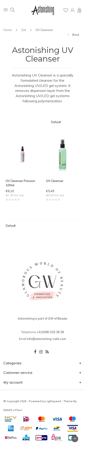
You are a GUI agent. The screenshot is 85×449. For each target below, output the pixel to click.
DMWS (7, 410)
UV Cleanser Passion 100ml (20, 183)
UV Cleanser (44, 30)
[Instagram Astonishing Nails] (41, 352)
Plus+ (18, 410)
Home (7, 30)
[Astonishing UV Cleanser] (63, 154)
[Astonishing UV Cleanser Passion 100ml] (22, 154)
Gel (23, 30)
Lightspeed (53, 401)
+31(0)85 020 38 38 (50, 332)
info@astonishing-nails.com (46, 339)
